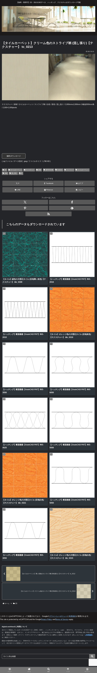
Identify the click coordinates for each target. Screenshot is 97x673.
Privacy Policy (46, 619)
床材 (39, 170)
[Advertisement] (48, 128)
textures (59, 170)
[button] (79, 189)
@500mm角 (49, 170)
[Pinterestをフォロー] (25, 208)
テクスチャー (30, 170)
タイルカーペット (16, 170)
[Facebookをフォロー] (72, 202)
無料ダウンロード (14, 156)
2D (6, 170)
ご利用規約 (89, 635)
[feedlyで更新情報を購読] (72, 208)
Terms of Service (61, 619)
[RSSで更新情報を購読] (48, 214)
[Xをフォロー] (25, 202)
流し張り (14, 173)
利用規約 (72, 616)
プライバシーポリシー (58, 616)
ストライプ (70, 170)
